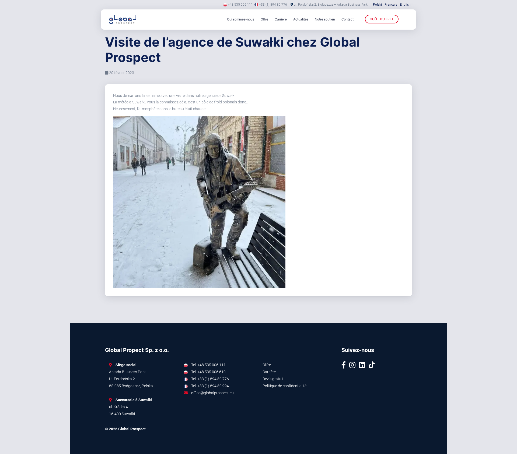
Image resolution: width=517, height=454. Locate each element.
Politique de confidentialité (284, 386)
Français (391, 4)
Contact (347, 19)
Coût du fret (382, 19)
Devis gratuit (273, 379)
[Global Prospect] (130, 19)
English (405, 4)
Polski (377, 4)
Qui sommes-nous (240, 19)
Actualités (300, 19)
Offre (264, 19)
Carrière (281, 19)
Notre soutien (325, 19)
